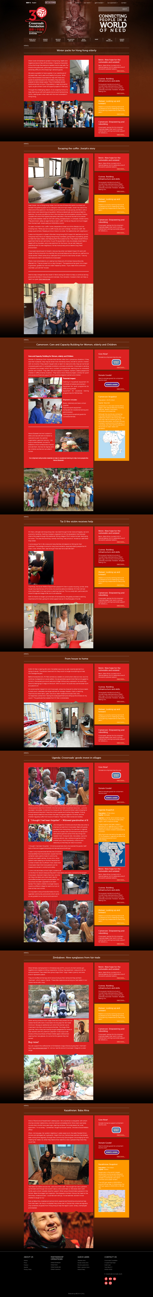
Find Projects (109, 40)
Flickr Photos (110, 1278)
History (26, 1260)
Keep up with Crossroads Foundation (114, 1278)
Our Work (87, 3)
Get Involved (99, 3)
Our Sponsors (112, 3)
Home (70, 3)
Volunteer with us (70, 40)
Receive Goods (58, 40)
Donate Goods (45, 40)
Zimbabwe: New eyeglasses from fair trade (76, 957)
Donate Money (122, 40)
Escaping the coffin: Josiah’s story (76, 148)
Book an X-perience (32, 40)
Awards (26, 1267)
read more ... (121, 71)
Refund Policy (81, 1269)
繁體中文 (28, 2)
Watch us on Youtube (106, 1283)
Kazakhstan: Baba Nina (76, 1110)
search (124, 9)
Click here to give (44, 279)
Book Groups (83, 40)
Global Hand (54, 1265)
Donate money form (83, 1262)
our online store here (40, 1048)
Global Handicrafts (56, 1267)
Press (25, 1262)
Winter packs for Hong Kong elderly (76, 50)
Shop (96, 39)
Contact (123, 3)
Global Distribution (56, 1262)
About (77, 3)
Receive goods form (83, 1265)
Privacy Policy (28, 1269)
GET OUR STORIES (50, 2)
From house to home (76, 658)
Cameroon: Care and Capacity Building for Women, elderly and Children (76, 344)
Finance (26, 1265)
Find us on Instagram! (110, 1283)
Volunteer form (81, 1260)
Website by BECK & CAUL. (76, 1293)
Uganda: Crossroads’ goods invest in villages (76, 757)
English (34, 2)
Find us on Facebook (106, 1278)
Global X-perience (55, 1269)
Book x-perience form (83, 1267)
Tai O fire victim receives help (76, 521)
